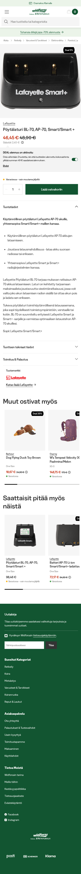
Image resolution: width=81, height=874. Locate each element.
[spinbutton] (12, 189)
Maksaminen (12, 748)
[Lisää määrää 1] (19, 189)
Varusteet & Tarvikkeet (36, 40)
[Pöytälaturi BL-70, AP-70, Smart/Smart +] (25, 535)
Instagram (13, 820)
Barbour (10, 453)
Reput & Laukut (13, 701)
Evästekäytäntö (13, 803)
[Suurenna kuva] (40, 81)
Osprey (53, 453)
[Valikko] (6, 12)
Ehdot (6, 165)
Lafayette (9, 123)
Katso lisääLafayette (19, 385)
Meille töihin (11, 782)
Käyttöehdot (11, 755)
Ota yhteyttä (12, 721)
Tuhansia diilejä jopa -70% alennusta (40, 32)
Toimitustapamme (15, 741)
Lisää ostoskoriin (51, 189)
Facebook (13, 814)
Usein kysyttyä (13, 734)
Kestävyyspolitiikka (15, 789)
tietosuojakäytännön (44, 635)
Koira (7, 673)
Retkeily (17, 40)
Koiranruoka (11, 694)
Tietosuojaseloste (14, 796)
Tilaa (51, 645)
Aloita (5, 40)
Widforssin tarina (14, 775)
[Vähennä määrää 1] (6, 189)
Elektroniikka (57, 40)
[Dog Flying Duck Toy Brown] (25, 430)
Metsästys (10, 680)
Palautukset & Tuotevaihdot (20, 727)
